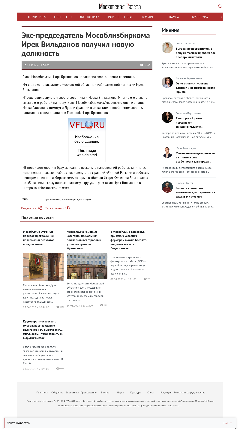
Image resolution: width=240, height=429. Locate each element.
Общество (63, 17)
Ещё (226, 423)
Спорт (150, 392)
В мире (148, 17)
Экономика (89, 17)
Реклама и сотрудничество (189, 392)
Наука (174, 17)
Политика (37, 17)
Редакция (166, 392)
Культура (200, 17)
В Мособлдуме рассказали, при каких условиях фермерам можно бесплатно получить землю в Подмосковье (129, 240)
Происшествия (119, 17)
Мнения (170, 30)
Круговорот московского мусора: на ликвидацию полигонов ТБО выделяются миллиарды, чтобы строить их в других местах (43, 329)
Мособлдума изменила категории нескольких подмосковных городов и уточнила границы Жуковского (84, 240)
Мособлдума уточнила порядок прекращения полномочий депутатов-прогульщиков (39, 238)
